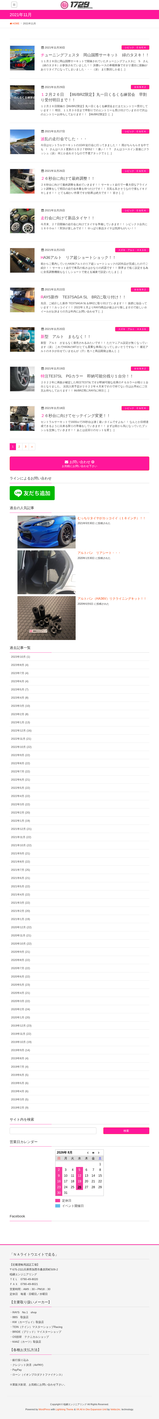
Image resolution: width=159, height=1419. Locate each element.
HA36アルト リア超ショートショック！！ (78, 257)
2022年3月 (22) (20, 804)
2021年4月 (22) (20, 894)
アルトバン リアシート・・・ (99, 552)
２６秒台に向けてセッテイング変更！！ (76, 415)
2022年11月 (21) (21, 738)
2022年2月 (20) (20, 812)
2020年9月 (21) (20, 951)
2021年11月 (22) (21, 837)
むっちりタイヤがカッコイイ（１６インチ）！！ (112, 518)
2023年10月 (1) (20, 656)
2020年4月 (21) (20, 992)
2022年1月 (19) (20, 820)
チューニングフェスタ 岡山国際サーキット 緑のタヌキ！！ (95, 55)
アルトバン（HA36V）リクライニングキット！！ (112, 598)
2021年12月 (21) (21, 828)
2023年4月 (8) (20, 697)
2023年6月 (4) (20, 681)
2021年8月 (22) (20, 861)
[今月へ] (93, 1152)
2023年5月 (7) (20, 689)
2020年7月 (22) (20, 968)
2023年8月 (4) (20, 664)
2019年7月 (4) (20, 1066)
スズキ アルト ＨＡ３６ (132, 250)
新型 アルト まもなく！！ (66, 336)
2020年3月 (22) (20, 1001)
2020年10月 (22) (21, 943)
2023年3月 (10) (20, 705)
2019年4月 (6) (20, 1091)
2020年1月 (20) (20, 1017)
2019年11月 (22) (21, 1033)
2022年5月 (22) (20, 787)
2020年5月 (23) (20, 984)
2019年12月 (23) (21, 1025)
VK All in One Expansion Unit (91, 1409)
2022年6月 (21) (20, 779)
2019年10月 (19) (21, 1042)
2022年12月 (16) (21, 730)
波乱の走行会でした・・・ (64, 139)
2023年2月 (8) (20, 714)
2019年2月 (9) (20, 1107)
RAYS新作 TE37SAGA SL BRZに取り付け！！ (83, 297)
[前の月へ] (86, 1152)
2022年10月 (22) (21, 746)
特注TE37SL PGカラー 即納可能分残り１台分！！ (87, 376)
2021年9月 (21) (20, 853)
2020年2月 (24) (20, 1009)
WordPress (44, 1409)
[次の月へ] (100, 1152)
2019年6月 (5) (20, 1074)
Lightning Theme (64, 1409)
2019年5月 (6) (20, 1083)
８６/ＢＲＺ (140, 87)
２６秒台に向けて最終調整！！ (68, 178)
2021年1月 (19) (20, 919)
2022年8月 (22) (20, 763)
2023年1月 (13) (20, 722)
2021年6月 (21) (20, 878)
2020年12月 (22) (21, 927)
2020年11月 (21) (21, 935)
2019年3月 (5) (20, 1099)
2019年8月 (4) (20, 1058)
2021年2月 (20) (20, 910)
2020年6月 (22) (20, 976)
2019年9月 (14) (20, 1050)
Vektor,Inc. (115, 1409)
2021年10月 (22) (21, 845)
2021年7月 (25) (20, 869)
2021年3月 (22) (20, 902)
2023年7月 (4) (20, 673)
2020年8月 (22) (20, 960)
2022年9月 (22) (20, 755)
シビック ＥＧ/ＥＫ (135, 47)
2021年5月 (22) (20, 886)
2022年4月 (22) (20, 796)
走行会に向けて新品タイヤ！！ (68, 218)
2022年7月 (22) (20, 771)
